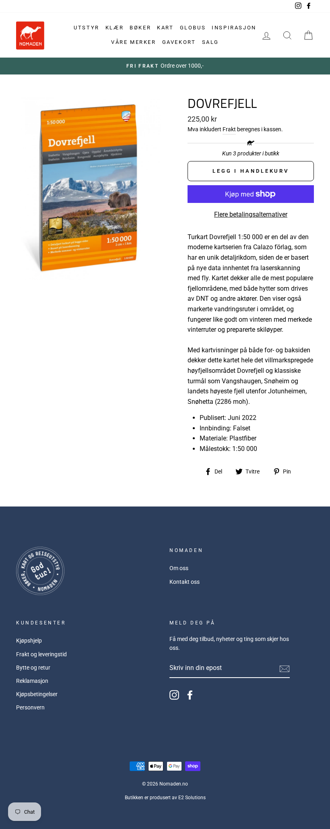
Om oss (178, 568)
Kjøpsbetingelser (37, 694)
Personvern (30, 707)
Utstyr (86, 28)
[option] (165, 66)
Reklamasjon (32, 681)
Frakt (229, 129)
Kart (165, 28)
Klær (114, 28)
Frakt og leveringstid (41, 654)
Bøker (140, 28)
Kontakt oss (184, 582)
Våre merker (133, 42)
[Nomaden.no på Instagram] (174, 695)
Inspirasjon (234, 28)
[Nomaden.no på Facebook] (190, 695)
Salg (210, 42)
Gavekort (179, 42)
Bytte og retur (33, 667)
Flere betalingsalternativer (250, 214)
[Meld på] (284, 668)
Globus (193, 28)
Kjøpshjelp (29, 640)
